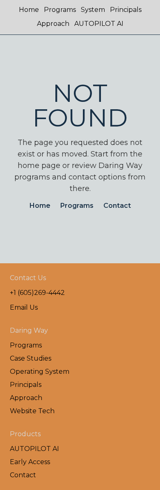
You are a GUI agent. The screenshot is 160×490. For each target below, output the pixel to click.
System (93, 10)
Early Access (30, 462)
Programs (60, 10)
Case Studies (30, 358)
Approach (53, 24)
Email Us (24, 307)
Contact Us (28, 278)
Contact (117, 205)
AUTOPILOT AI (98, 24)
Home (29, 10)
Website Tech (32, 411)
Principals (126, 10)
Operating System (39, 371)
